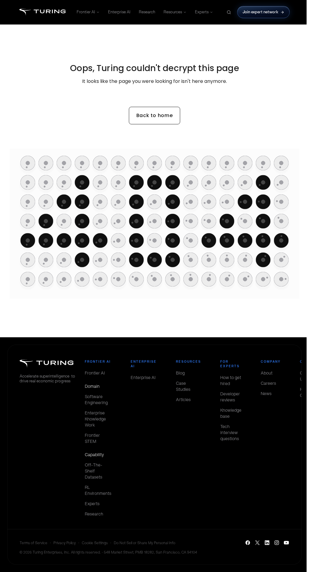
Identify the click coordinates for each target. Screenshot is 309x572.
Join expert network (261, 12)
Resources (173, 12)
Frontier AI (86, 12)
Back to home (154, 115)
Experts (202, 12)
